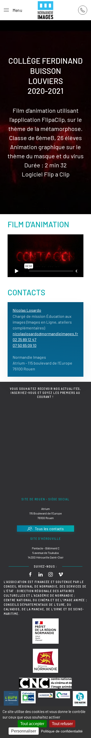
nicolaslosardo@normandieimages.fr (45, 333)
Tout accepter (32, 724)
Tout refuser (62, 724)
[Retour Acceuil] (45, 10)
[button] (13, 10)
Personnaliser (23, 731)
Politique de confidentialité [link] (62, 731)
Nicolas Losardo (27, 310)
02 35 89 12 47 (24, 339)
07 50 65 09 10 (24, 345)
